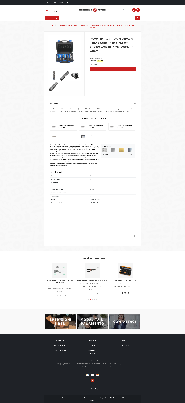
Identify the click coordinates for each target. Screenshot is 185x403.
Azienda (54, 2)
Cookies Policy (92, 350)
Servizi (61, 2)
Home (47, 2)
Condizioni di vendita (60, 348)
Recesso (92, 353)
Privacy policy (93, 348)
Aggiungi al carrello (112, 69)
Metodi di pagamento (60, 345)
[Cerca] (137, 18)
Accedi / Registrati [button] (124, 10)
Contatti (68, 2)
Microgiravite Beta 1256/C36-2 (125, 280)
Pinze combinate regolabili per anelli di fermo (92, 280)
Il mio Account (124, 345)
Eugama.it (98, 389)
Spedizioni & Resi (60, 350)
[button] (88, 299)
